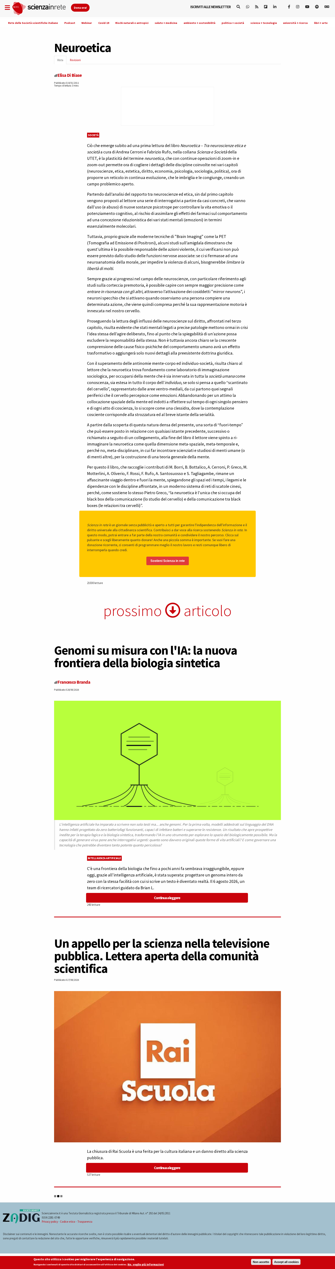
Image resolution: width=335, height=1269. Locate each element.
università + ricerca (295, 23)
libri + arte (321, 23)
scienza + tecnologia (263, 23)
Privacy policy (50, 1221)
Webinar (86, 23)
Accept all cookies (286, 1262)
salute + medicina (166, 23)
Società (93, 135)
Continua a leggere (167, 897)
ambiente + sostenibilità (199, 23)
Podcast (69, 23)
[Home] (41, 9)
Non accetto (261, 1262)
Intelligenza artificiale (104, 858)
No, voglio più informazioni (146, 1264)
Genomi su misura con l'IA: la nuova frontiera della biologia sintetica (145, 656)
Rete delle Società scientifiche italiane (33, 23)
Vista (61, 61)
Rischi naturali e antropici (132, 23)
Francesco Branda (73, 682)
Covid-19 (103, 23)
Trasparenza (84, 1221)
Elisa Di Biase (69, 75)
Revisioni (75, 60)
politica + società (233, 23)
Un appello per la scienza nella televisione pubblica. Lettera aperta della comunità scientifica (161, 955)
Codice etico (67, 1221)
